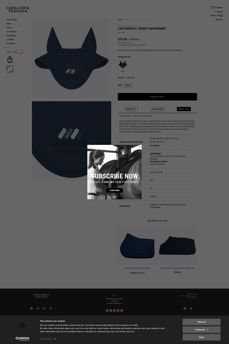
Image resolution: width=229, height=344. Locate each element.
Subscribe (115, 190)
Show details (46, 339)
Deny (201, 337)
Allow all (202, 322)
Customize (200, 329)
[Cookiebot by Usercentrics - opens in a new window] (22, 339)
